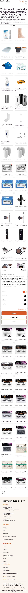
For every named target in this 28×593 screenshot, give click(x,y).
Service (4, 558)
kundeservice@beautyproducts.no (11, 510)
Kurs (4, 530)
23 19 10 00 (6, 508)
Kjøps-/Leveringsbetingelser (10, 573)
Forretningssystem (5, 590)
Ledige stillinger (6, 570)
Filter (14, 25)
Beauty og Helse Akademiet (9, 536)
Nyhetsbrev (5, 567)
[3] (2, 491)
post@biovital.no (7, 516)
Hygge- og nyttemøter (8, 539)
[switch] (25, 296)
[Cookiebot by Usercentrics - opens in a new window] (21, 270)
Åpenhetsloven (17, 585)
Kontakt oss (5, 549)
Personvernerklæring (8, 585)
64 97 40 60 (7, 514)
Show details (21, 309)
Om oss (4, 547)
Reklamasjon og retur (8, 555)
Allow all (14, 313)
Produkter (5, 527)
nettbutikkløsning (14, 590)
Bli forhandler (6, 552)
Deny (14, 321)
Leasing (4, 561)
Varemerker (5, 533)
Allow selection (14, 317)
